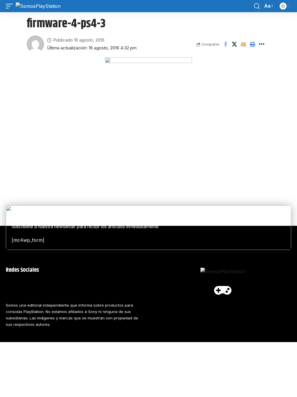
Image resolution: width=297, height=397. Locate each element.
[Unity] (124, 286)
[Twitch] (96, 286)
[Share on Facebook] (225, 44)
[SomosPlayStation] (38, 6)
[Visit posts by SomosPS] (35, 44)
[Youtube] (41, 286)
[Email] (243, 44)
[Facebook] (13, 286)
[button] (11, 6)
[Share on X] (234, 44)
